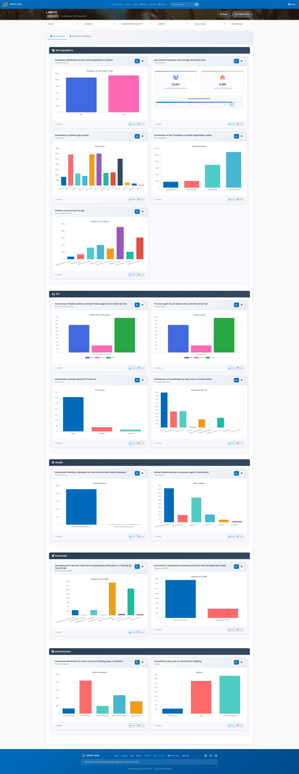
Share (224, 14)
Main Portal (118, 4)
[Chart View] (137, 61)
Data (142, 124)
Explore (135, 4)
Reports (163, 4)
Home (127, 4)
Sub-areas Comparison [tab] (81, 36)
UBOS (184, 756)
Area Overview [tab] (58, 36)
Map (144, 4)
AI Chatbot (159, 756)
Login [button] (292, 4)
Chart (133, 124)
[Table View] (142, 61)
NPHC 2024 (15, 4)
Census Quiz (174, 756)
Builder (153, 4)
